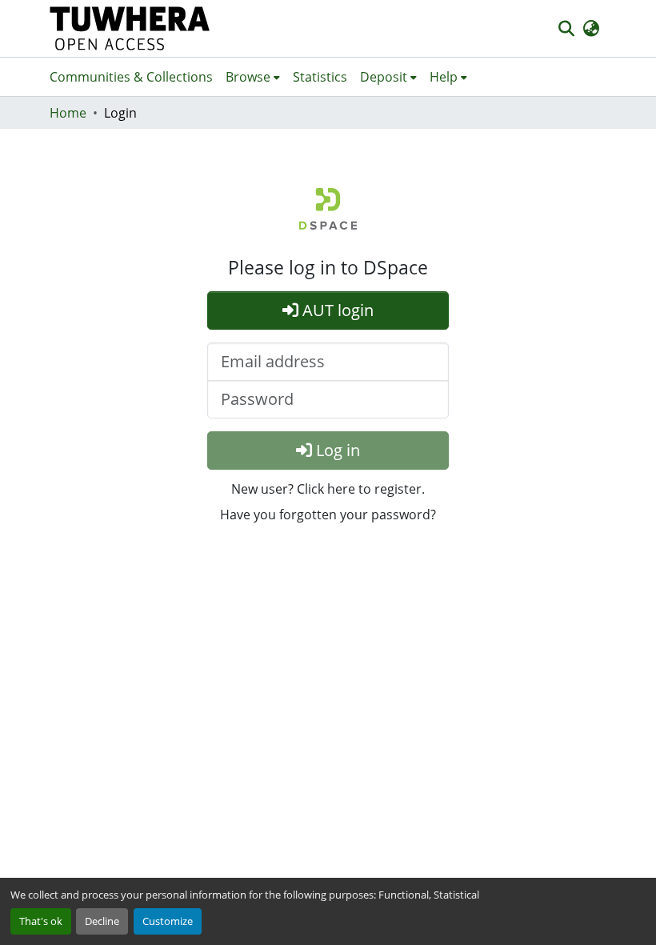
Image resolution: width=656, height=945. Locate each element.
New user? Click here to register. (328, 489)
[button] (130, 28)
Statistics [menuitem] (320, 77)
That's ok (40, 921)
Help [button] (444, 77)
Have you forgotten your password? (328, 514)
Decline (102, 921)
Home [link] (68, 113)
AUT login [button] (336, 310)
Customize (167, 921)
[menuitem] (253, 77)
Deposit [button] (383, 77)
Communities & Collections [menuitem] (131, 77)
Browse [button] (248, 77)
